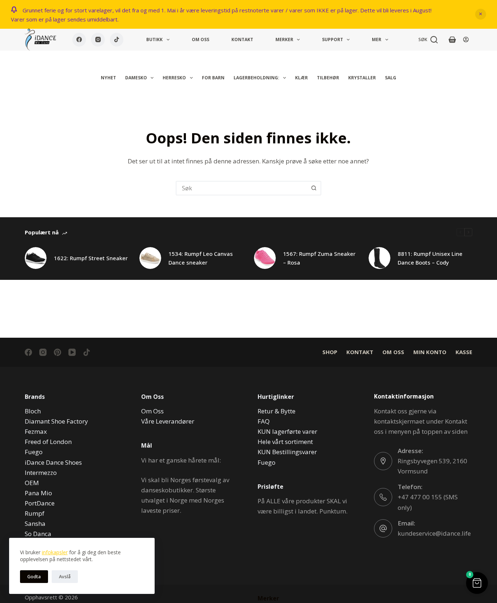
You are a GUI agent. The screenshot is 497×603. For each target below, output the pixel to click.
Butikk (154, 39)
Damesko (136, 78)
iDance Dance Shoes (53, 462)
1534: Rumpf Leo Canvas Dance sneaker (200, 258)
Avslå (65, 576)
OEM (32, 483)
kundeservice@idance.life (434, 533)
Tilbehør (328, 78)
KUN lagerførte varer (287, 431)
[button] (477, 583)
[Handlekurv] (452, 39)
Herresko (174, 78)
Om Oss (200, 39)
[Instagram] (98, 40)
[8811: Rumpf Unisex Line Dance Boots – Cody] (379, 258)
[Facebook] (79, 40)
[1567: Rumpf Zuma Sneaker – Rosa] (265, 258)
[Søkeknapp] (314, 188)
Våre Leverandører (167, 421)
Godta (34, 576)
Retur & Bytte (276, 411)
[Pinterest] (57, 352)
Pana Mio (38, 493)
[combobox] (241, 188)
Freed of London (48, 441)
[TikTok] (117, 40)
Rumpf (34, 513)
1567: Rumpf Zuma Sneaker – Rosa (319, 258)
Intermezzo (41, 472)
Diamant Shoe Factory (56, 421)
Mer (376, 39)
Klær (301, 78)
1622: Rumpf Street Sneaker (91, 258)
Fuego (34, 452)
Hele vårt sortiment (285, 441)
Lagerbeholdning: (256, 78)
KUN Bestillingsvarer (287, 452)
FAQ (264, 421)
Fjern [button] (480, 14)
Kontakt (242, 39)
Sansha (35, 523)
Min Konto (429, 352)
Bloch (33, 411)
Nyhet (108, 78)
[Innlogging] (466, 39)
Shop (329, 352)
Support (332, 39)
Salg (390, 78)
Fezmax (36, 431)
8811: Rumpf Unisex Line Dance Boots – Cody (430, 258)
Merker (284, 39)
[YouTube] (72, 352)
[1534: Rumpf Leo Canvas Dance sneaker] (150, 258)
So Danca (38, 533)
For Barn (213, 78)
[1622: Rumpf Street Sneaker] (36, 258)
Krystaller (362, 78)
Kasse (464, 352)
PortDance (40, 503)
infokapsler (55, 552)
